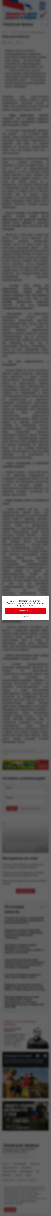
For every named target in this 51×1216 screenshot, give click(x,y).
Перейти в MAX (26, 610)
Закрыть (25, 616)
